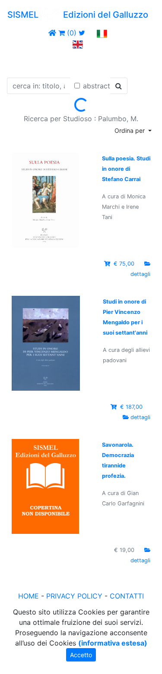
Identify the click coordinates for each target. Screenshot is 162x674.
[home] (52, 32)
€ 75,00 (124, 263)
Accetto (81, 654)
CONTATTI (127, 596)
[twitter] (82, 32)
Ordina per (130, 130)
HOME (28, 596)
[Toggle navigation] (19, 61)
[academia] (91, 32)
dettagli (140, 274)
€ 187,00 (131, 407)
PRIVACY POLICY (74, 596)
